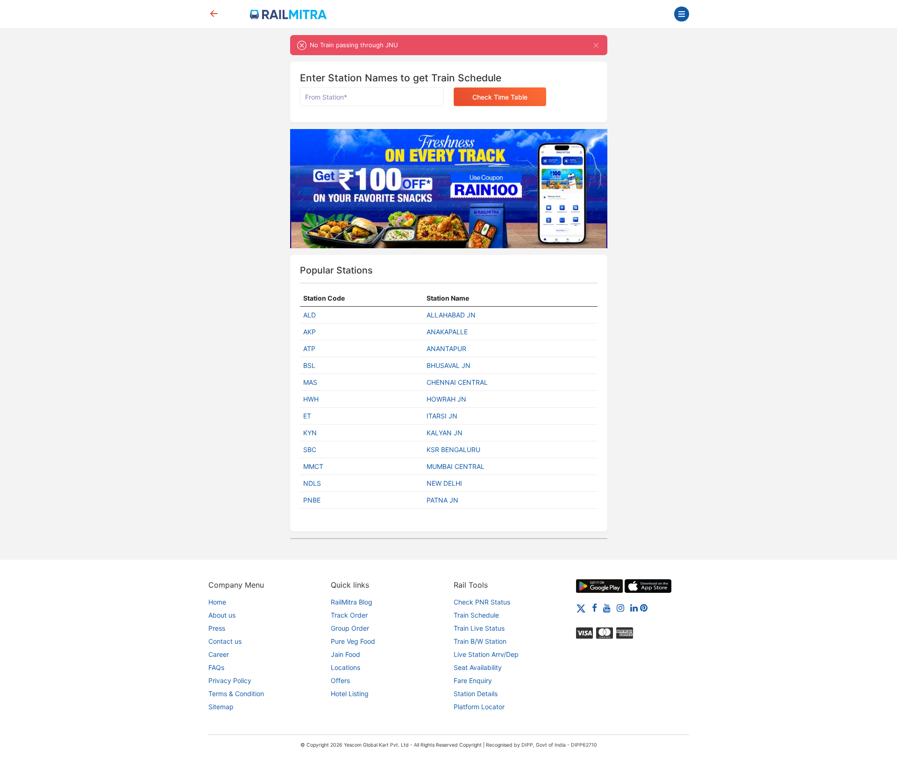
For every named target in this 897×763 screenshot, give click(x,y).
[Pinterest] (644, 608)
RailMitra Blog (351, 602)
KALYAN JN (445, 433)
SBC (309, 449)
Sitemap (221, 707)
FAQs (216, 667)
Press (216, 628)
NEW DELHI (444, 483)
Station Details (476, 694)
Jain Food (345, 654)
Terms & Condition (236, 694)
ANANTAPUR (446, 349)
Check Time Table (499, 97)
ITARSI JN (442, 416)
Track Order (349, 615)
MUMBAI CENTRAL (455, 466)
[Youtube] (607, 608)
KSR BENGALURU (453, 449)
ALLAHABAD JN (451, 315)
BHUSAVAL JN (448, 365)
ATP (309, 349)
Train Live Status (479, 628)
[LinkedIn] (634, 608)
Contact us (225, 641)
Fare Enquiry (473, 680)
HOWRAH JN (446, 399)
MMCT (313, 466)
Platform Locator (479, 707)
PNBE (311, 500)
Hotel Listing (350, 694)
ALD (309, 315)
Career (218, 654)
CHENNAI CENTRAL (457, 382)
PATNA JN (442, 500)
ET (307, 416)
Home (217, 602)
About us (221, 615)
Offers (340, 680)
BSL (309, 365)
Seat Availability (478, 667)
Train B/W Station (480, 641)
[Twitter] (581, 608)
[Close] (596, 45)
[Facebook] (594, 608)
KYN (310, 433)
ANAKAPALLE (447, 332)
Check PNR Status (482, 602)
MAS (310, 382)
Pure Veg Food (353, 641)
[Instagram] (620, 608)
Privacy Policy (229, 680)
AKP (309, 332)
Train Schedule (476, 615)
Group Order (350, 628)
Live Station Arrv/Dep (486, 654)
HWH (311, 399)
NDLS (312, 483)
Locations (345, 667)
